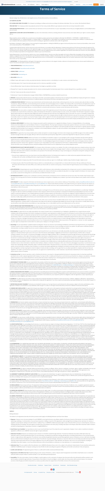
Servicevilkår (46, 1)
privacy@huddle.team (17, 183)
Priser (24, 4)
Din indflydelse (31, 4)
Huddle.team (21, 71)
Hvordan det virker (32, 465)
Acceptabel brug (41, 472)
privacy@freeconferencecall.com (86, 182)
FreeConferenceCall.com (28, 65)
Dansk (71, 4)
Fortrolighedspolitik (28, 472)
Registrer (96, 4)
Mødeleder (78, 4)
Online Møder (45, 4)
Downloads (63, 465)
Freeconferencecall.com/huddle (27, 68)
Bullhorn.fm (19, 77)
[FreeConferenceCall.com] (8, 4)
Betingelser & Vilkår (51, 472)
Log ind (101, 4)
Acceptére (76, 1)
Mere (37, 4)
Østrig (77, 472)
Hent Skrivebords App (72, 465)
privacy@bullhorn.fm (43, 183)
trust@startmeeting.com (68, 265)
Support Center (48, 465)
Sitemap (35, 472)
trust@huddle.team (56, 265)
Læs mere (70, 1)
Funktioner (18, 4)
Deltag (84, 4)
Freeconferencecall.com (47, 381)
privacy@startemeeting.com (30, 183)
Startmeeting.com (23, 74)
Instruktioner (56, 465)
